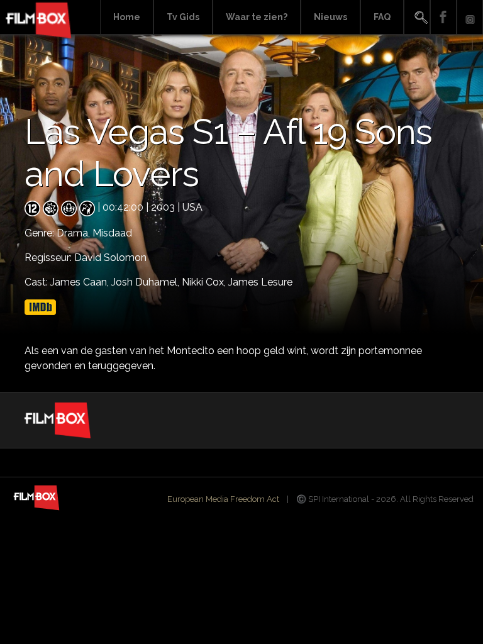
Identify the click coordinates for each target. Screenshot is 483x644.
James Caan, (80, 282)
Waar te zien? (256, 17)
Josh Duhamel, (146, 282)
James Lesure (260, 282)
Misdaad (112, 233)
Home (126, 17)
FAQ (382, 17)
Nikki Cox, (205, 282)
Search (417, 17)
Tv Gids (183, 17)
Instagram (470, 17)
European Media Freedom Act (223, 499)
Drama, (74, 233)
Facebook (443, 17)
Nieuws (330, 17)
